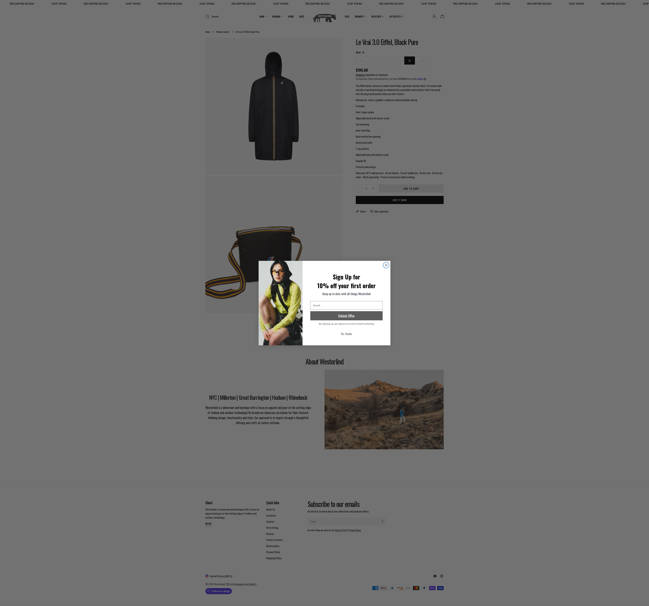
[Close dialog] (386, 265)
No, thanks (346, 334)
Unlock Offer (346, 315)
